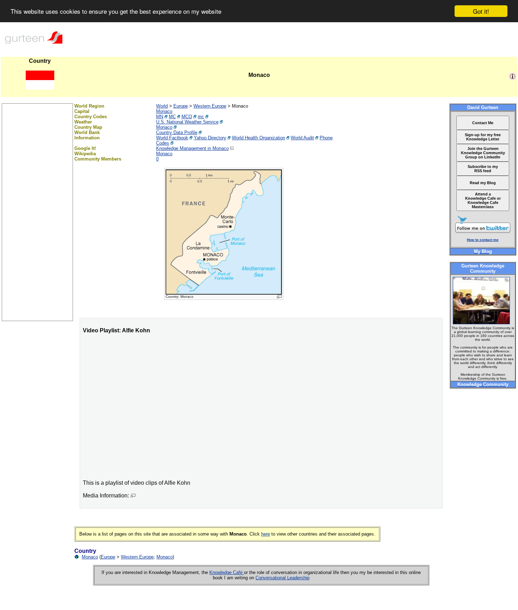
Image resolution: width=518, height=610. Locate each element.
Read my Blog (483, 183)
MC (172, 116)
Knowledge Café (226, 572)
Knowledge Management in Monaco (192, 148)
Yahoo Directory (210, 137)
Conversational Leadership (282, 577)
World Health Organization (258, 137)
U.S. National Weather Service (187, 122)
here (265, 534)
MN (159, 116)
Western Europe (209, 106)
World (162, 106)
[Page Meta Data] (512, 78)
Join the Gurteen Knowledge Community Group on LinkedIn (483, 152)
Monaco (164, 111)
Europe (180, 106)
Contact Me (482, 123)
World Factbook (172, 137)
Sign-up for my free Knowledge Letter (483, 137)
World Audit (302, 137)
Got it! (481, 11)
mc (201, 116)
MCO (186, 116)
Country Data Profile (176, 132)
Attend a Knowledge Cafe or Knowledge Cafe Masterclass (483, 200)
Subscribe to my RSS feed (483, 168)
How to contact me (483, 240)
